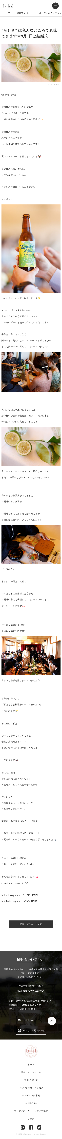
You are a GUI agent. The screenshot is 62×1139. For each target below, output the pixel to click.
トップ (6, 13)
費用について (31, 1080)
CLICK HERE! (30, 895)
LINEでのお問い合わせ (33, 1030)
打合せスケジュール (31, 1072)
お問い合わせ (31, 1020)
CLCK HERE (31, 901)
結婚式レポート (25, 13)
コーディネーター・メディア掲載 (31, 1111)
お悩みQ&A (31, 1103)
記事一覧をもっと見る (31, 924)
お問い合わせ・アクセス (31, 1088)
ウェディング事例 (31, 1095)
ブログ (31, 1119)
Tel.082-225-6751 (31, 991)
